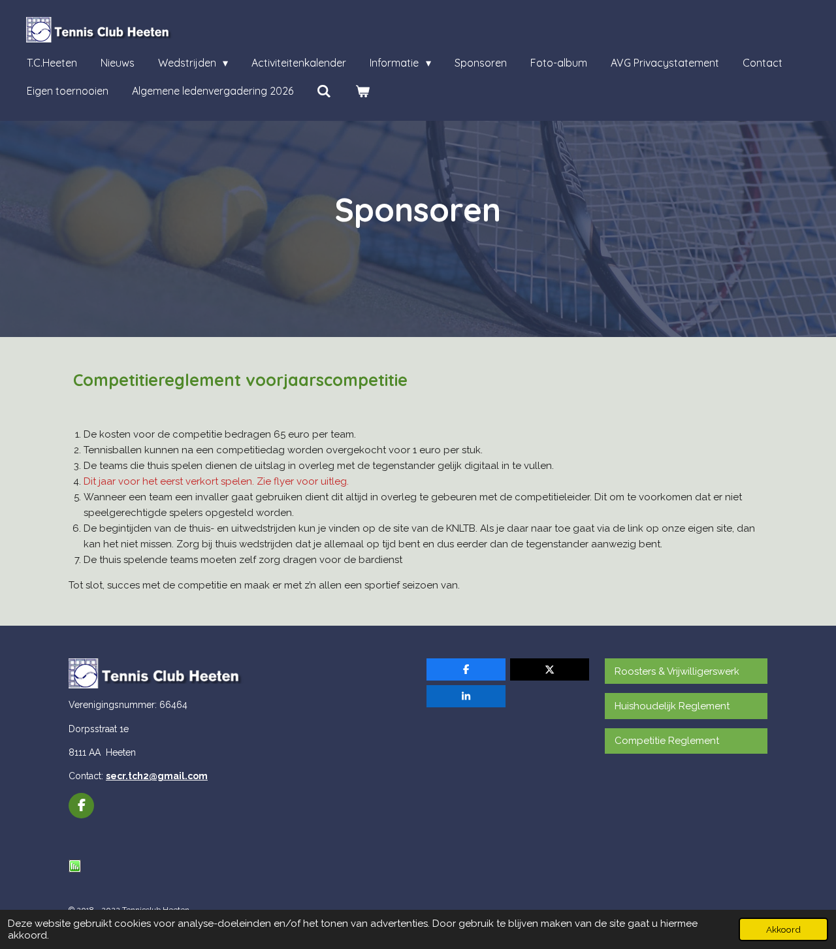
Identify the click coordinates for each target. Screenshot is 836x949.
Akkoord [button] (783, 929)
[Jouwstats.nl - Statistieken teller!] (75, 869)
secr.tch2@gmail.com (157, 776)
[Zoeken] (324, 91)
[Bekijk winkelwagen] (362, 91)
